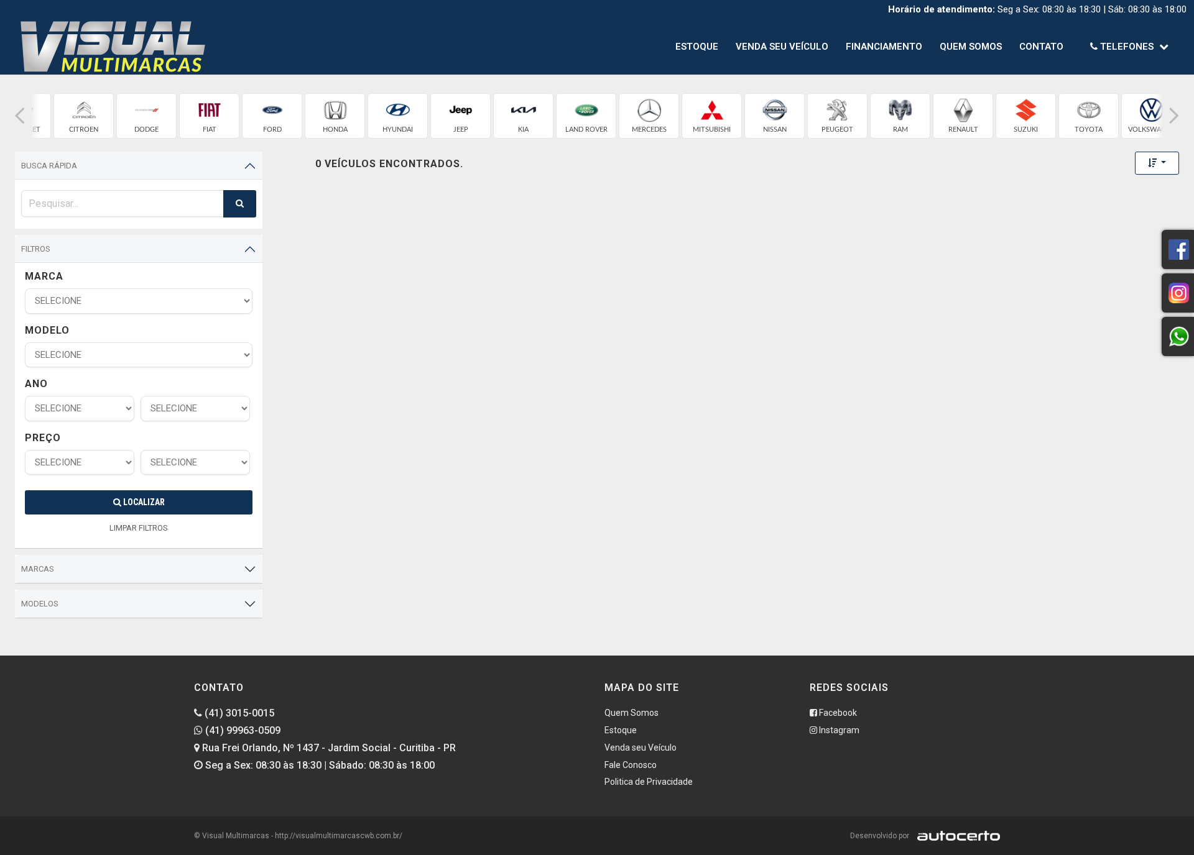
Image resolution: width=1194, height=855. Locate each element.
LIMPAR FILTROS (138, 528)
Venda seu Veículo (782, 46)
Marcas (37, 569)
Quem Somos (971, 46)
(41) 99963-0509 (241, 730)
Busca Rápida (49, 165)
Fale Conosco (630, 765)
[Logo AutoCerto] (955, 835)
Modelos (39, 603)
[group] (83, 116)
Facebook (837, 713)
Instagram (838, 730)
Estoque (696, 46)
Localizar (143, 502)
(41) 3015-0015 (238, 713)
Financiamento (884, 46)
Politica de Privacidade (648, 782)
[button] (20, 116)
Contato (1041, 46)
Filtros (35, 249)
